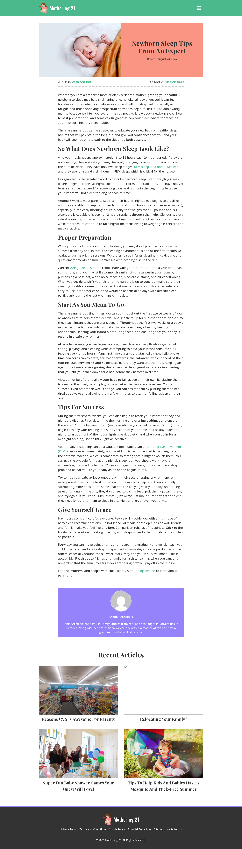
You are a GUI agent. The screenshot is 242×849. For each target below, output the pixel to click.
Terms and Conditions (92, 829)
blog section (146, 571)
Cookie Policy (117, 829)
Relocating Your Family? (163, 719)
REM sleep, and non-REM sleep (156, 167)
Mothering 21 (62, 8)
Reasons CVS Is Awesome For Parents (78, 719)
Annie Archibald (82, 81)
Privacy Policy (68, 829)
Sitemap (159, 829)
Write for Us (174, 829)
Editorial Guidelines (139, 829)
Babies (151, 59)
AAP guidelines (81, 267)
